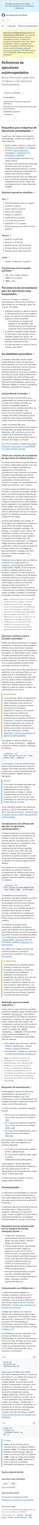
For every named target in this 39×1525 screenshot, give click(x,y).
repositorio (13, 940)
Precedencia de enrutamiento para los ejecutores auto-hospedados (19, 291)
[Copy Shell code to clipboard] (34, 1357)
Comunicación (10, 1187)
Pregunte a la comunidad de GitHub (16, 1497)
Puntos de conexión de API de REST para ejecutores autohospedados (19, 814)
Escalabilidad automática (17, 353)
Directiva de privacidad (8, 1487)
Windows (5, 235)
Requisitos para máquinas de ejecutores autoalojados (19, 129)
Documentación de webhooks (24, 1054)
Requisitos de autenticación (16, 1087)
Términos (20, 1515)
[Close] (33, 3)
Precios (10, 1517)
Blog (30, 1517)
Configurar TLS (8, 1329)
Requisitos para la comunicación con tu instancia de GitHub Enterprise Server (18, 1229)
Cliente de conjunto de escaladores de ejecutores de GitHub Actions (19, 456)
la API (22, 1096)
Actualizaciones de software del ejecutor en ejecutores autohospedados (18, 826)
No (14, 1483)
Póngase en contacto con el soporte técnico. (19, 1500)
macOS (4, 257)
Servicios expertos (21, 1517)
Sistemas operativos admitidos (17, 192)
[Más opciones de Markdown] (23, 93)
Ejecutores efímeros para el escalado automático (15, 637)
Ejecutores (12, 26)
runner (4, 1214)
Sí (6, 1483)
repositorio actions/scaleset (13, 565)
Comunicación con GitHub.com (17, 1288)
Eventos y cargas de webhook (17, 1048)
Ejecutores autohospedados (27, 26)
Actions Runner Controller (15, 393)
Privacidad (28, 1515)
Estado (4, 1517)
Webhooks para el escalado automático (15, 1003)
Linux (4, 199)
